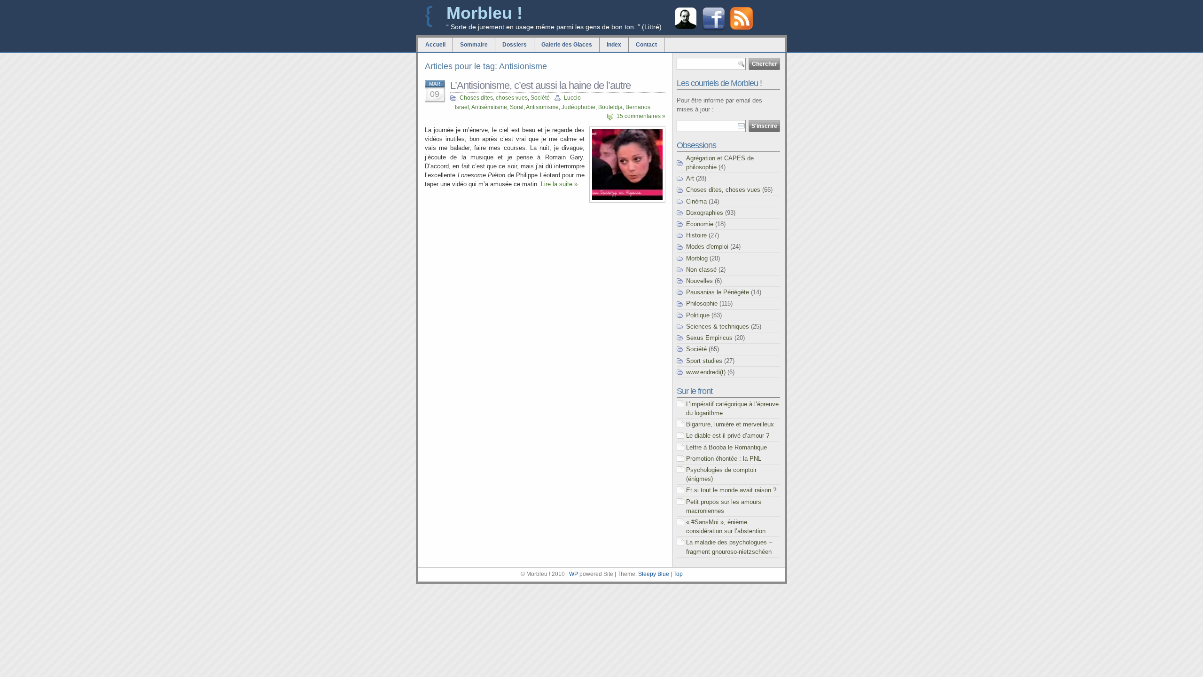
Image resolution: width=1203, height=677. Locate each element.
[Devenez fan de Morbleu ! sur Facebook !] (714, 29)
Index (614, 44)
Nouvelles (699, 280)
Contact (646, 44)
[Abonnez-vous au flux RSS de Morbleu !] (741, 27)
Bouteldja (610, 107)
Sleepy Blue (653, 574)
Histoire (696, 235)
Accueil (435, 44)
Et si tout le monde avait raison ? (731, 490)
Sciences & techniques (717, 326)
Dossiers (514, 44)
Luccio (572, 97)
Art (690, 178)
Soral (516, 107)
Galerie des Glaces (566, 44)
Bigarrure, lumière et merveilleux (730, 424)
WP (573, 574)
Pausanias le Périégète (717, 292)
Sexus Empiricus (709, 337)
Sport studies (704, 360)
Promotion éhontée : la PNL (723, 458)
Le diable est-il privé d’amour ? (727, 435)
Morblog (697, 258)
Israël (462, 107)
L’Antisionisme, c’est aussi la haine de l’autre (540, 85)
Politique (698, 315)
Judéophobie (578, 107)
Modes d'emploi (707, 246)
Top (678, 574)
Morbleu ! (484, 13)
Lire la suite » (559, 184)
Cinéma (696, 201)
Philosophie (702, 303)
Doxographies (704, 212)
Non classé (701, 269)
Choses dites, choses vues (494, 97)
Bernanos (637, 107)
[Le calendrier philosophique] (685, 27)
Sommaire (474, 44)
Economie (699, 224)
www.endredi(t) (706, 372)
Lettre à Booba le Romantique (726, 447)
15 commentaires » (641, 116)
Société (540, 97)
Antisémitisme (489, 107)
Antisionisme (542, 107)
